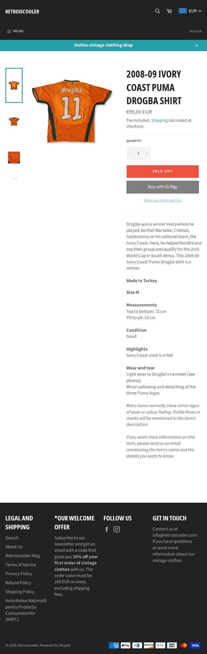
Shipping (159, 120)
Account (196, 31)
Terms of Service (20, 565)
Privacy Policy (18, 574)
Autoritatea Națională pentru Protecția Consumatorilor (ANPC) (26, 610)
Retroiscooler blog (22, 555)
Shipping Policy (19, 592)
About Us (13, 547)
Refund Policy (18, 583)
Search (12, 538)
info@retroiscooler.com (175, 535)
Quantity (133, 141)
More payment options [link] (162, 200)
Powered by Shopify (55, 645)
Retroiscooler (22, 11)
